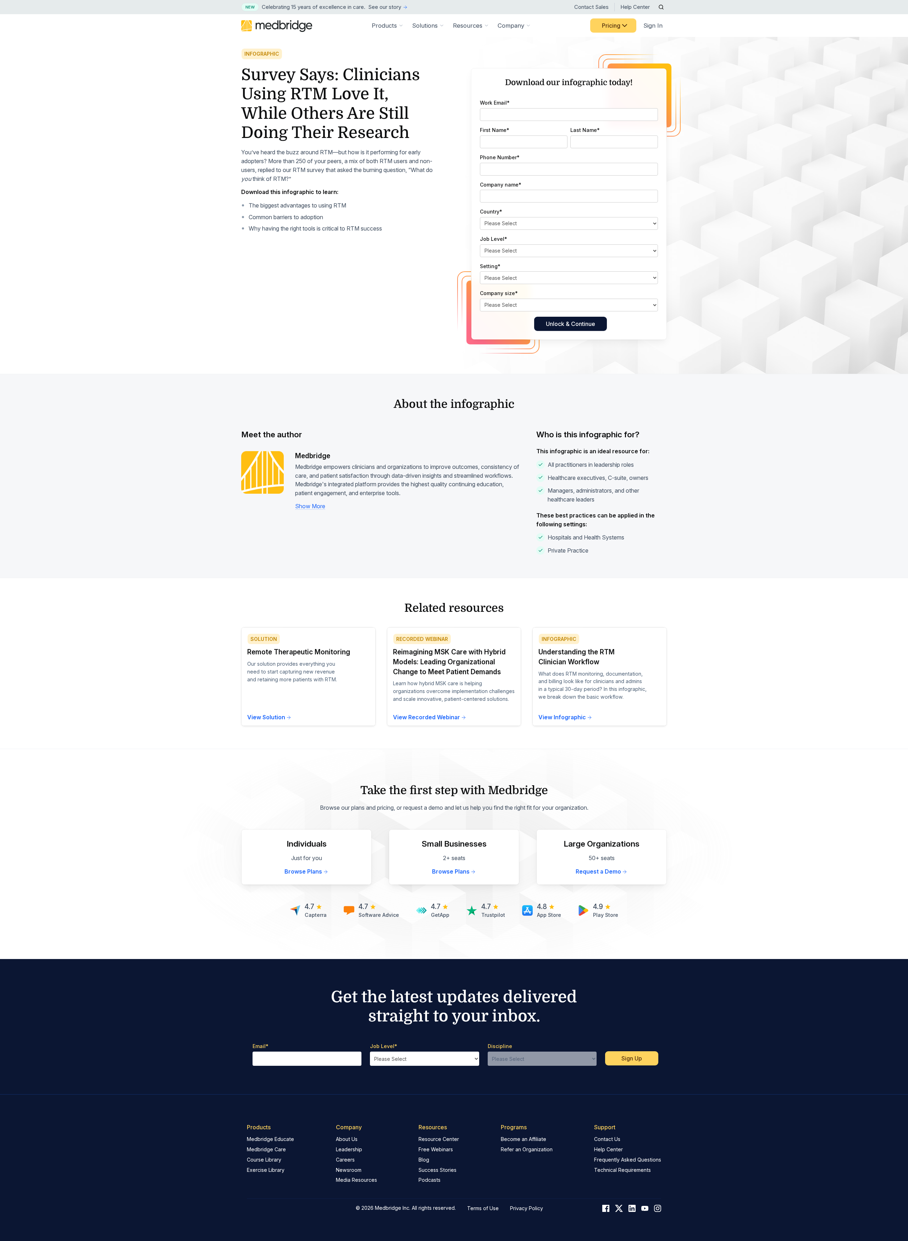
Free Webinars (436, 1149)
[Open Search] (661, 7)
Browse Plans (303, 871)
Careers (345, 1160)
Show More (310, 506)
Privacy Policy (526, 1208)
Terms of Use (483, 1208)
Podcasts (430, 1180)
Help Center (635, 7)
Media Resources (356, 1180)
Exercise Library (265, 1170)
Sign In (653, 25)
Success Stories (437, 1170)
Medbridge (312, 456)
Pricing (611, 25)
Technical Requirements (622, 1170)
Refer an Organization (527, 1149)
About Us (347, 1139)
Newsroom (348, 1170)
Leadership (349, 1149)
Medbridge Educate (270, 1139)
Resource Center (439, 1139)
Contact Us (607, 1139)
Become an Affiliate (523, 1139)
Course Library (264, 1160)
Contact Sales (591, 7)
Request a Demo (598, 871)
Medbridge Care (266, 1149)
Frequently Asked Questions (627, 1160)
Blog (424, 1160)
